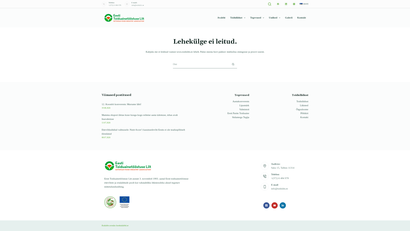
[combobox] (201, 64)
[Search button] (233, 64)
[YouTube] (294, 4)
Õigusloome (302, 109)
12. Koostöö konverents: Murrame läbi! (121, 104)
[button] (304, 4)
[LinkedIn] (286, 4)
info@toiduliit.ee (137, 5)
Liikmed (304, 105)
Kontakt (301, 17)
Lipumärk (244, 105)
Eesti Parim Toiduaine (238, 113)
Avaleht (221, 17)
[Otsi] (269, 4)
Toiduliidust (236, 17)
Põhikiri (304, 113)
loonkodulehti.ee (122, 225)
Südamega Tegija (240, 117)
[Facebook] (278, 4)
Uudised (273, 17)
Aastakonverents (241, 101)
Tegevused (255, 17)
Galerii (288, 17)
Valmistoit (244, 109)
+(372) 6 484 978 (115, 5)
